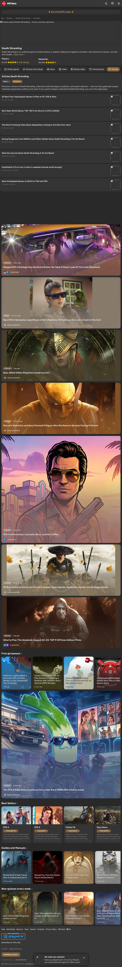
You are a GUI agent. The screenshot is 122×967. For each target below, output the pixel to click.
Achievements (98, 69)
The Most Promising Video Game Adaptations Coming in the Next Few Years (36, 125)
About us (19, 929)
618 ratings (24, 62)
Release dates (79, 69)
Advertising (10, 929)
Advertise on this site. (11, 942)
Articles (36, 18)
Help (3, 929)
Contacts (40, 929)
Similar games (13, 69)
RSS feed (61, 929)
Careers (33, 929)
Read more (19, 54)
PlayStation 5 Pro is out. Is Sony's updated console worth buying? (32, 167)
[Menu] (119, 3)
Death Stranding (23, 18)
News (52, 69)
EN (69, 929)
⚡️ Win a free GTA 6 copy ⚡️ (61, 12)
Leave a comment (13, 325)
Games (10, 18)
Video (64, 69)
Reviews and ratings (34, 69)
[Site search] (106, 3)
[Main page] (9, 3)
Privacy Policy (51, 929)
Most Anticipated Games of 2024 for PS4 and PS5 (24, 181)
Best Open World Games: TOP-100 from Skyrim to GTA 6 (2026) (30, 111)
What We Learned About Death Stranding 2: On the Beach (28, 153)
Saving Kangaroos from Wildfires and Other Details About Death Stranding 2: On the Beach (43, 139)
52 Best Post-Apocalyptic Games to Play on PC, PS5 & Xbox (29, 97)
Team (26, 929)
